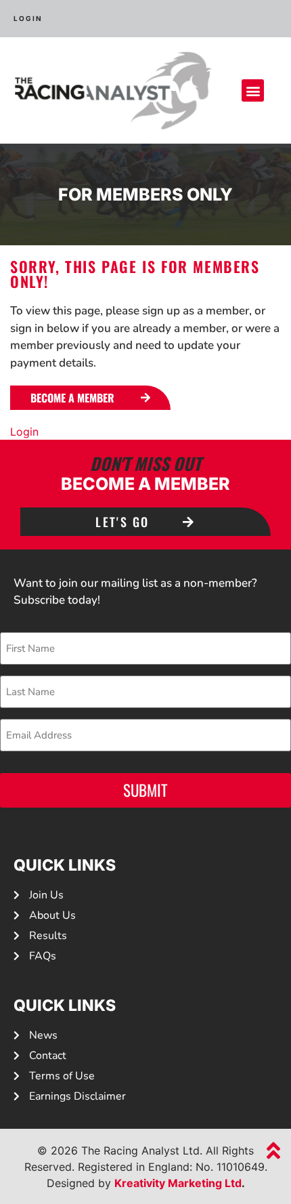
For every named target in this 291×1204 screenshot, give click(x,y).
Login (24, 431)
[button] (253, 90)
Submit (145, 790)
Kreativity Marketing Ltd (178, 1183)
